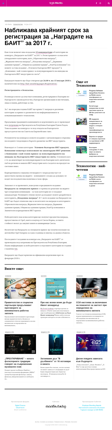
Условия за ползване (46, 422)
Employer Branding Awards (91, 405)
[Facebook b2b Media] (96, 3)
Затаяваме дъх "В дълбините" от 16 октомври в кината (55, 361)
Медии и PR (9, 332)
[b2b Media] (56, 3)
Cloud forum (20, 407)
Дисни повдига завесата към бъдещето (89, 360)
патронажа (14, 125)
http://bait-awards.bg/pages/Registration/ (38, 83)
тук (15, 248)
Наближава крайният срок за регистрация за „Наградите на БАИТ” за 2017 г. (48, 36)
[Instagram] (100, 3)
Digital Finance (20, 405)
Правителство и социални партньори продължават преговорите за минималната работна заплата (19, 308)
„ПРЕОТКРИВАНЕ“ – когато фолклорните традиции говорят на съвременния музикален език (19, 362)
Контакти (74, 422)
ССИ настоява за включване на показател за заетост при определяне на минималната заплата (91, 306)
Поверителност (59, 422)
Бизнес (44, 276)
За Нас (37, 422)
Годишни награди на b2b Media (91, 410)
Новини (8, 276)
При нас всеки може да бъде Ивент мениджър (56, 304)
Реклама (67, 422)
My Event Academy (47, 308)
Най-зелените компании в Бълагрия (92, 407)
